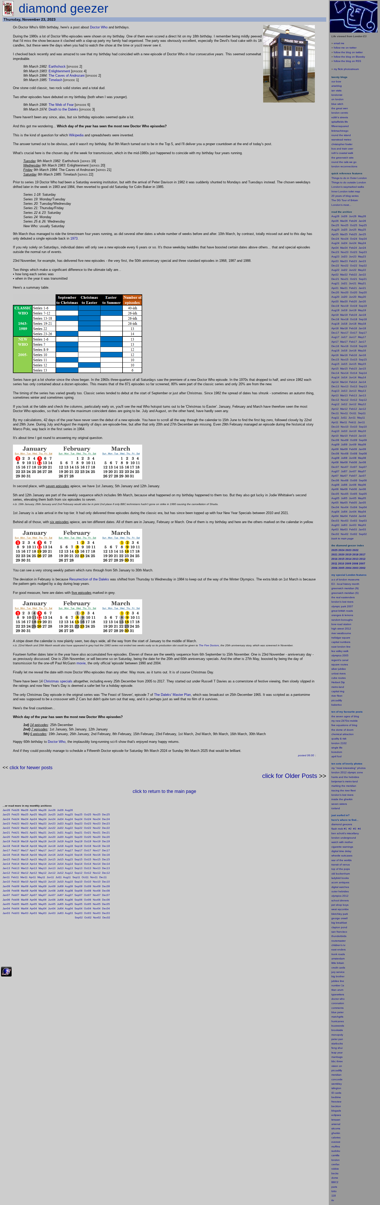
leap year (337, 1052)
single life (337, 747)
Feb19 (15, 841)
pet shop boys (339, 904)
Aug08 (69, 890)
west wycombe (340, 909)
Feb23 (15, 823)
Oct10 (87, 881)
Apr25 (33, 814)
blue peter (337, 1012)
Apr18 (33, 846)
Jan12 (6, 872)
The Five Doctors (209, 645)
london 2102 (339, 743)
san (333, 931)
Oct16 (87, 854)
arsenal (335, 1124)
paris (334, 1186)
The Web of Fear (61, 105)
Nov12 (97, 872)
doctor (335, 998)
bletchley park (339, 913)
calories (335, 1137)
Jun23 (52, 823)
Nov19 (97, 841)
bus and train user (342, 148)
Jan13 (6, 868)
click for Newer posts (31, 767)
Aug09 (69, 886)
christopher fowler (341, 144)
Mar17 (24, 850)
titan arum (337, 989)
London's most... (341, 204)
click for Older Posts (289, 775)
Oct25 (87, 814)
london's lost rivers (342, 601)
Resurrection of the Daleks (89, 579)
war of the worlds (341, 860)
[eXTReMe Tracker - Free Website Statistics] (6, 975)
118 (333, 1195)
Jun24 (52, 819)
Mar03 (24, 913)
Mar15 (24, 859)
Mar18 (24, 846)
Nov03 (97, 913)
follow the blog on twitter (348, 52)
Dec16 (106, 854)
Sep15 (78, 859)
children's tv (338, 945)
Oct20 (87, 837)
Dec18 (106, 846)
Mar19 (24, 841)
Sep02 (79, 917)
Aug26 (69, 810)
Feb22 (15, 827)
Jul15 (60, 859)
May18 (43, 846)
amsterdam (338, 958)
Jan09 (6, 886)
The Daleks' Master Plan (172, 695)
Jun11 (50, 877)
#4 (359, 828)
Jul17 (60, 850)
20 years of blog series (345, 195)
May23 (43, 823)
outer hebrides (340, 891)
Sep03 (78, 913)
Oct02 (88, 917)
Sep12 (78, 872)
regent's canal (339, 660)
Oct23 (87, 823)
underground (348, 837)
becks (334, 1173)
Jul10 (60, 881)
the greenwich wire (342, 157)
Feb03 (15, 913)
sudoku (335, 1150)
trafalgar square (340, 637)
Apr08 (33, 890)
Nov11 (94, 877)
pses (338, 1115)
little (333, 963)
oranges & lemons (342, 615)
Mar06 (24, 899)
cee (333, 1164)
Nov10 (97, 881)
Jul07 (60, 895)
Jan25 (6, 814)
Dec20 (106, 837)
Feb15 (15, 859)
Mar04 (24, 908)
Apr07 (33, 895)
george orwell (339, 918)
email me (339, 43)
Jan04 (6, 908)
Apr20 (33, 837)
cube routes (338, 677)
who (342, 998)
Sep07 (78, 895)
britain (340, 963)
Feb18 (15, 846)
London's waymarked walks (347, 186)
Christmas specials (58, 681)
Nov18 (97, 846)
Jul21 (60, 832)
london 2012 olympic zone (347, 772)
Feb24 (15, 819)
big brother (337, 976)
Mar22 (24, 827)
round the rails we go (343, 162)
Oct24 (87, 819)
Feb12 (15, 872)
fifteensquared (340, 126)
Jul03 (60, 913)
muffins (335, 1146)
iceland (335, 808)
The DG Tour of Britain (344, 200)
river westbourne (341, 633)
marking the (338, 785)
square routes (339, 664)
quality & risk (338, 738)
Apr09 (33, 886)
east (334, 949)
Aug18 (69, 846)
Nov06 (97, 899)
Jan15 (6, 859)
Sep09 (78, 886)
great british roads (342, 610)
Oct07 (87, 895)
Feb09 (15, 886)
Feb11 (15, 877)
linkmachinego (339, 130)
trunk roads (338, 954)
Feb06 (15, 899)
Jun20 (52, 837)
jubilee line (337, 981)
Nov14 (97, 863)
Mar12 (24, 872)
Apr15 (33, 859)
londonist (336, 94)
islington (336, 1088)
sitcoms (335, 1128)
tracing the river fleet (343, 790)
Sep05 (78, 904)
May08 (43, 890)
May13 (43, 868)
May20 (43, 837)
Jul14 (60, 863)
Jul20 (60, 837)
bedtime (336, 1097)
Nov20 (97, 837)
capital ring (337, 691)
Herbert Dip (338, 682)
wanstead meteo (341, 139)
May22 (43, 827)
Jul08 (60, 890)
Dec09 (106, 886)
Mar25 (24, 814)
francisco (342, 931)
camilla (335, 1155)
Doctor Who (99, 27)
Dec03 (106, 913)
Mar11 (24, 877)
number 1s (337, 985)
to (335, 1191)
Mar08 (24, 890)
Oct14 (87, 863)
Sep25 (78, 814)
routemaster (338, 940)
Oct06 (87, 899)
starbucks (337, 1043)
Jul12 (60, 872)
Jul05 (60, 904)
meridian (351, 785)
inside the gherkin (342, 799)
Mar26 (24, 810)
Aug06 (69, 899)
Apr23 (33, 823)
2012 (345, 895)
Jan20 (6, 837)
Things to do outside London (348, 182)
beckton (336, 1106)
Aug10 (69, 881)
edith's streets (339, 117)
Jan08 (6, 890)
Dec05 (106, 904)
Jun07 (52, 895)
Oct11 (85, 877)
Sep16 (78, 854)
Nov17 (97, 850)
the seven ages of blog (345, 716)
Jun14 (52, 863)
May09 (43, 886)
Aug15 (69, 859)
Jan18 (6, 846)
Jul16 (60, 854)
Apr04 (33, 908)
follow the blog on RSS (347, 61)
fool (339, 756)
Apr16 (33, 854)
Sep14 (78, 863)
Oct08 (87, 890)
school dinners (340, 900)
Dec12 (106, 872)
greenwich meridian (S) (345, 593)
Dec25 (106, 814)
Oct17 (87, 850)
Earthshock (57, 66)
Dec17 (106, 850)
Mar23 (24, 823)
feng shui (337, 1047)
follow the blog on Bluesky (349, 56)
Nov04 (97, 908)
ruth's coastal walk (342, 153)
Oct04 (87, 908)
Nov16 (97, 854)
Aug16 (69, 854)
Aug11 (67, 877)
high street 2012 (341, 628)
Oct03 (87, 913)
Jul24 (60, 819)
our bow (336, 81)
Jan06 (6, 899)
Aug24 (69, 819)
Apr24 (33, 819)
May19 (43, 841)
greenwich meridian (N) (345, 588)
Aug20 (69, 837)
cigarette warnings (342, 846)
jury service (338, 972)
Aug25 (69, 814)
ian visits (336, 90)
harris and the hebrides (345, 777)
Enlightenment (59, 71)
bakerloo (336, 704)
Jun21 (52, 832)
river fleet (336, 695)
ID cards (336, 1092)
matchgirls (337, 1016)
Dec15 (106, 859)
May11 (41, 877)
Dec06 (106, 899)
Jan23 (6, 823)
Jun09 (52, 886)
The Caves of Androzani (67, 75)
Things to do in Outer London (349, 178)
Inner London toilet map (345, 191)
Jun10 (52, 881)
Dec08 (106, 890)
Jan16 (6, 854)
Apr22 (33, 827)
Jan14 (6, 863)
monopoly (337, 1034)
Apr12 (33, 872)
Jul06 (60, 899)
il (335, 756)
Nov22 (97, 827)
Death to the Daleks (63, 109)
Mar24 (24, 819)
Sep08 (78, 890)
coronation (337, 1003)
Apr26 (33, 810)
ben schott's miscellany (345, 833)
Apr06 (33, 899)
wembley (336, 1083)
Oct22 (87, 827)
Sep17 (78, 850)
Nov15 (97, 859)
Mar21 (24, 832)
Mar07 (24, 895)
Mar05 (24, 904)
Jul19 (60, 841)
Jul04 (60, 908)
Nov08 (97, 890)
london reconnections (344, 166)
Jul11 (59, 877)
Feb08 (15, 890)
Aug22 (69, 827)
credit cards (338, 967)
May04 (43, 908)
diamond (336, 824)
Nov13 (97, 868)
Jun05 (52, 904)
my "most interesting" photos (348, 768)
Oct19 (87, 841)
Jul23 (60, 823)
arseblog (336, 85)
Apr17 (33, 850)
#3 (354, 828)
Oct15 (87, 859)
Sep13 (78, 868)
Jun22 (52, 827)
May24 (43, 819)
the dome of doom (342, 729)
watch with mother (342, 842)
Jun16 (52, 854)
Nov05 (97, 904)
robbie (335, 1168)
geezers (347, 824)
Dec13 (106, 868)
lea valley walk (339, 651)
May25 (43, 814)
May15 (43, 859)
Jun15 (52, 859)
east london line (341, 646)
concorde (337, 1079)
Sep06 (78, 899)
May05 (43, 904)
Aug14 (69, 863)
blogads (336, 1110)
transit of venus (340, 864)
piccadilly (336, 700)
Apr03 (33, 913)
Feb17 (15, 850)
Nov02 (97, 917)
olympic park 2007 (342, 606)
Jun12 (52, 872)
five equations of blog (344, 725)
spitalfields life (339, 121)
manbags (337, 1057)
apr (333, 756)
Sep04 (78, 908)
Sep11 (76, 877)
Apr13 (33, 868)
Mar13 (24, 868)
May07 (43, 895)
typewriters (337, 994)
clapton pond (339, 927)
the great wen (339, 108)
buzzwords (337, 1025)
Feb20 (15, 837)
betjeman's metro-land (344, 781)
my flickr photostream (346, 69)
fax (337, 1164)
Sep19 (78, 841)
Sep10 (78, 881)
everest (335, 1141)
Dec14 (106, 863)
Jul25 (60, 814)
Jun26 (52, 810)
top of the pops (340, 869)
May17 (43, 850)
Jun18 (52, 846)
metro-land (337, 687)
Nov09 (97, 886)
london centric (339, 112)
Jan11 (6, 877)
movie (81, 663)
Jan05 (6, 904)
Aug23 (69, 823)
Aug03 (69, 913)
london (335, 837)
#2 (350, 828)
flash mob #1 (339, 828)
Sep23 (78, 823)
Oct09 (87, 886)
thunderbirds (338, 936)
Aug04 (69, 908)
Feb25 (15, 814)
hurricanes (337, 1021)
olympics (336, 895)
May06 (43, 899)
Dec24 (106, 819)
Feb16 (15, 854)
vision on (336, 1066)
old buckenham (340, 873)
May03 (43, 913)
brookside (337, 1030)
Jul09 (60, 886)
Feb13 (15, 868)
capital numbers (340, 642)
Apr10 (33, 881)
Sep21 (78, 832)
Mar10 (24, 881)
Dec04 (106, 908)
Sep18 (78, 846)
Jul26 (60, 810)
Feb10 (15, 881)
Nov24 (97, 819)
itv (332, 1200)
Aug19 (69, 841)
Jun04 (52, 908)
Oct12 (87, 872)
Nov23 (97, 823)
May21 (43, 832)
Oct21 (87, 832)
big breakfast (339, 922)
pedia (79, 135)
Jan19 (6, 841)
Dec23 (106, 823)
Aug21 (69, 832)
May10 (43, 881)
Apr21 (33, 832)
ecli (333, 1115)
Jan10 (6, 881)
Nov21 (97, 832)
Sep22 (78, 827)
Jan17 (6, 850)
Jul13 (60, 868)
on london (337, 99)
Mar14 (24, 863)
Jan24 (6, 819)
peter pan (337, 1039)
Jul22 (60, 827)
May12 (43, 872)
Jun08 (52, 890)
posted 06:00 (306, 755)
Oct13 (87, 868)
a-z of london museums (345, 579)
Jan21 (6, 832)
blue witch (337, 104)
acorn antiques (340, 882)
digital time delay (341, 851)
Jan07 (6, 895)
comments (337, 1007)
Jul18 (60, 846)
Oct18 (87, 846)
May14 (43, 863)
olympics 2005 (339, 655)
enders (341, 949)
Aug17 (69, 850)
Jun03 (52, 913)
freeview (336, 1101)
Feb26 (15, 810)
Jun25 (52, 814)
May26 (43, 810)
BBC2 (334, 1182)
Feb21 (15, 832)
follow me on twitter (345, 47)
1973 (74, 238)
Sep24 (78, 819)
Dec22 (106, 827)
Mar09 (24, 886)
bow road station (341, 624)
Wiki (72, 135)
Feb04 (15, 908)
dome (334, 1177)
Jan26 (6, 810)
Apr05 (33, 904)
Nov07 (97, 895)
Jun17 (52, 850)
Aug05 (69, 904)
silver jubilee (338, 668)
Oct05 (87, 904)
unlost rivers (338, 673)
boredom (336, 752)
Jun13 (52, 868)
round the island (341, 135)
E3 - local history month (345, 583)
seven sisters (339, 803)
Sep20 (78, 837)
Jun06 (52, 899)
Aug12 (69, 872)
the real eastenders (343, 597)
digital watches (340, 887)
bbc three (337, 1061)
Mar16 (24, 854)
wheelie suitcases (341, 855)
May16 (43, 854)
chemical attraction (342, 734)
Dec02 (106, 917)
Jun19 (52, 841)
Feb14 (15, 863)
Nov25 (97, 814)
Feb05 (15, 904)
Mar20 (24, 837)
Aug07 (69, 895)
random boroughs (342, 619)
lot (332, 1191)
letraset (335, 1119)
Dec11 (103, 877)
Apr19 (33, 841)
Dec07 (106, 895)
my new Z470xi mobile (344, 720)
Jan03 (6, 913)
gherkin (335, 1133)
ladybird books (340, 878)
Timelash (55, 80)
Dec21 (106, 832)
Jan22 (6, 827)
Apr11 (32, 877)
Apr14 (33, 863)
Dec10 (106, 881)
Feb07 (15, 895)
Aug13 (69, 868)
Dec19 (106, 841)
